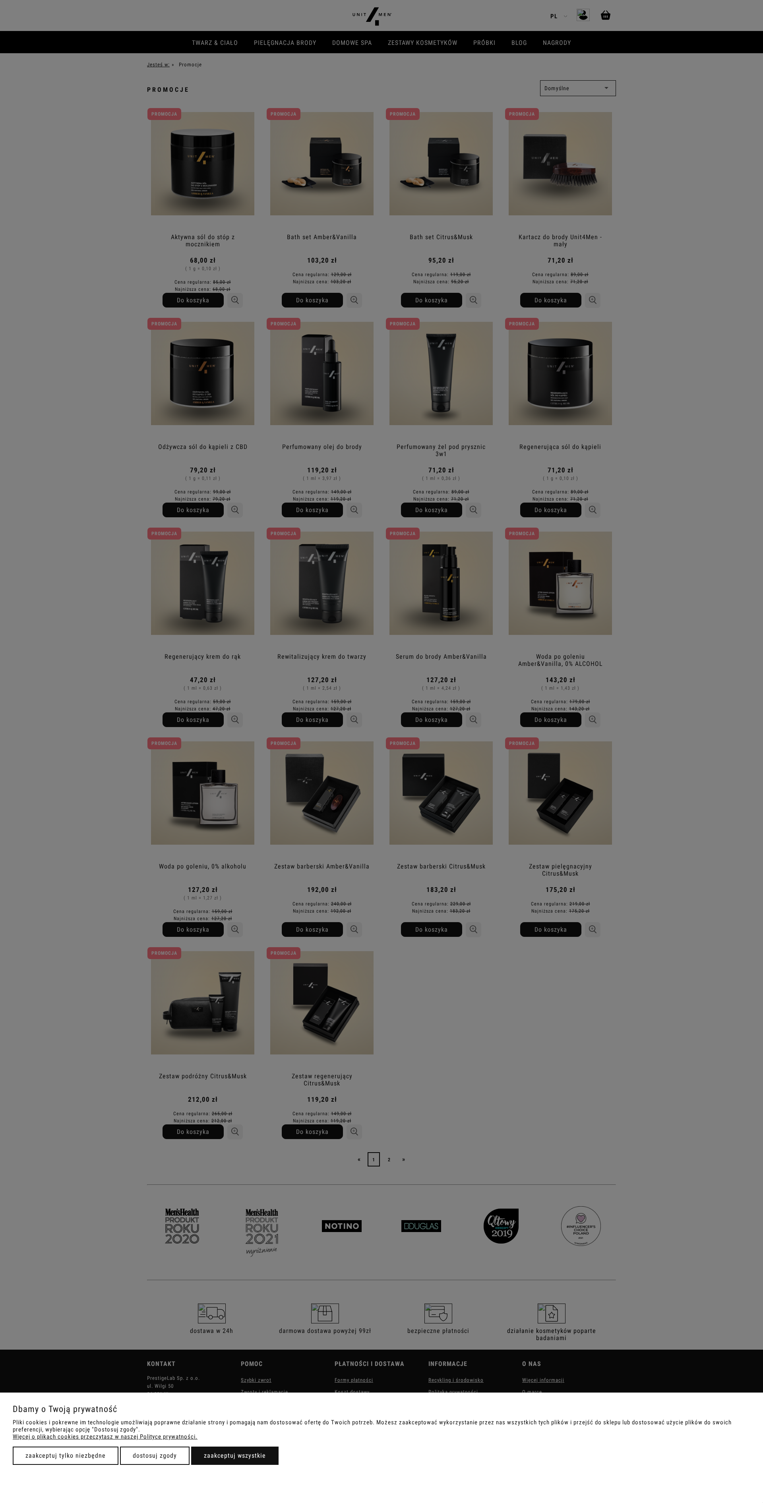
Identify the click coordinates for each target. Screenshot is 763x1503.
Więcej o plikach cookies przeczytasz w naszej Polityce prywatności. (105, 1436)
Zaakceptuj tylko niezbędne (65, 1455)
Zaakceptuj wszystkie (235, 1455)
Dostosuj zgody (155, 1455)
